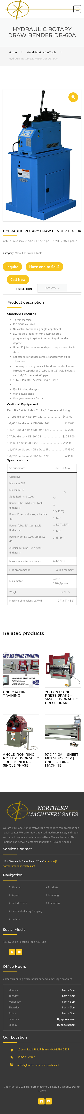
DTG (43, 1091)
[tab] (23, 288)
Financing (53, 895)
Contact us (54, 903)
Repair (15, 895)
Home (13, 52)
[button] (73, 97)
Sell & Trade (19, 903)
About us (17, 887)
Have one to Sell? (44, 266)
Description (23, 289)
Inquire (12, 266)
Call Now (17, 279)
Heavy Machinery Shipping (27, 911)
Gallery (16, 919)
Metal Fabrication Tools (41, 52)
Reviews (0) (52, 287)
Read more (21, 668)
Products (53, 887)
